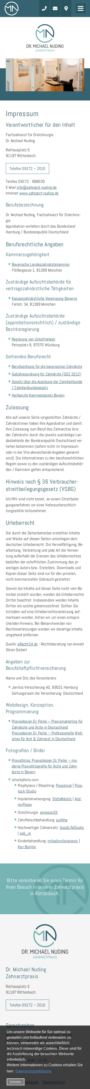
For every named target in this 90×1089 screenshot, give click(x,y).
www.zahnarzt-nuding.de (39, 193)
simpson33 (49, 812)
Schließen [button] (15, 1082)
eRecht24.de (28, 644)
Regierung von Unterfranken (33, 339)
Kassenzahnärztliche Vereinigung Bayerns (44, 298)
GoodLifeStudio (72, 827)
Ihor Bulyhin (27, 846)
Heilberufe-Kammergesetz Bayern (38, 395)
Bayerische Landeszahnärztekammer (41, 264)
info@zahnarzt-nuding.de (37, 187)
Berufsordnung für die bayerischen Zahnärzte (47, 366)
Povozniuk (64, 785)
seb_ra (25, 833)
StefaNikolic (62, 798)
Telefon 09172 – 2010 (27, 168)
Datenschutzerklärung (33, 1071)
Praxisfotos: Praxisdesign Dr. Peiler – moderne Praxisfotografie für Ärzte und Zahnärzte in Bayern (45, 766)
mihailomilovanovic (63, 840)
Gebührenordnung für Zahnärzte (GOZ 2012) (46, 374)
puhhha (61, 819)
